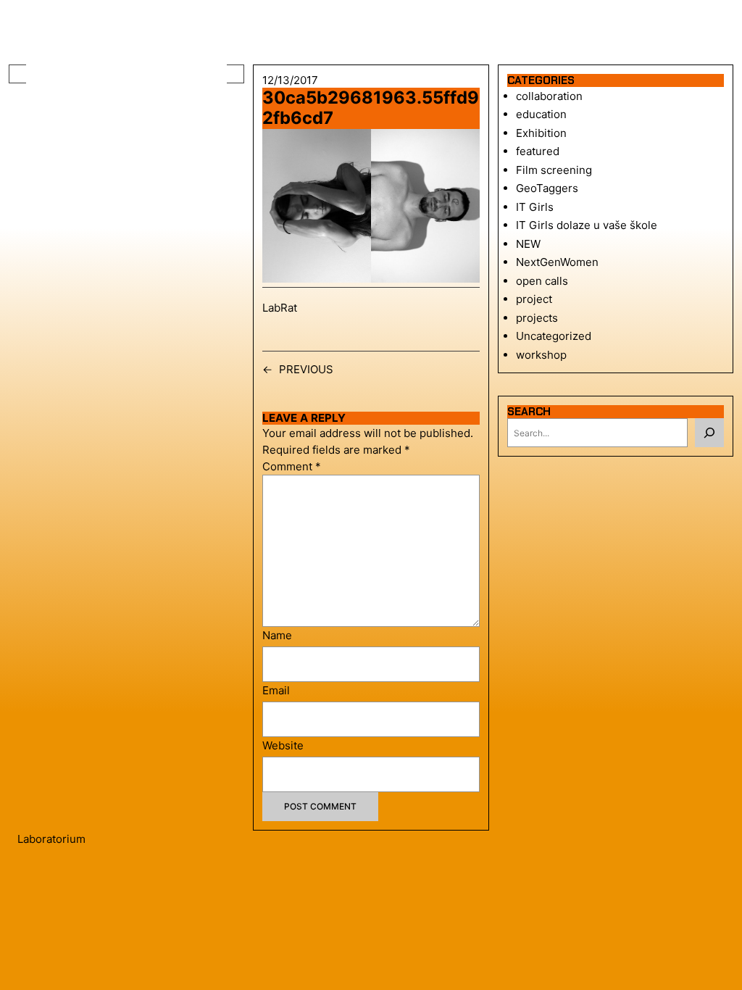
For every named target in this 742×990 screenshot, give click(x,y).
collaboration (549, 96)
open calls (542, 281)
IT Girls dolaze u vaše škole (586, 225)
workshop (541, 355)
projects (537, 318)
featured (537, 151)
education (541, 114)
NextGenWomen (557, 262)
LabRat (279, 308)
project (534, 299)
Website (283, 745)
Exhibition (541, 133)
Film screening (554, 170)
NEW (528, 244)
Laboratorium (51, 839)
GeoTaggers (547, 188)
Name (277, 635)
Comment (291, 466)
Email (276, 690)
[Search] (709, 432)
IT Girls (535, 207)
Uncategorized (553, 336)
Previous (306, 369)
